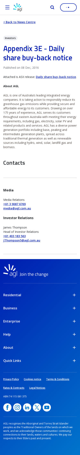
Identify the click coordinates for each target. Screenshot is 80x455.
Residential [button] (12, 295)
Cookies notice (32, 379)
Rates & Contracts (13, 388)
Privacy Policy (11, 379)
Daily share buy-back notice (56, 77)
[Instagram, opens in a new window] (17, 407)
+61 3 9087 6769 (14, 204)
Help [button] (7, 334)
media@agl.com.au (17, 208)
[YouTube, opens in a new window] (47, 407)
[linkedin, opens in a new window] (27, 407)
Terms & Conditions (57, 379)
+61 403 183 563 (14, 236)
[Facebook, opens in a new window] (7, 407)
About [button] (8, 347)
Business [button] (10, 308)
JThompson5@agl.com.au (21, 240)
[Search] (52, 7)
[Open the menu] (7, 7)
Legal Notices (37, 388)
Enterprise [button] (11, 321)
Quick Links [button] (12, 360)
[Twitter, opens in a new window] (37, 407)
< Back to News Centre (19, 22)
